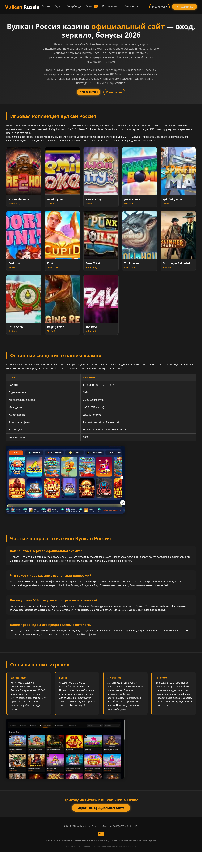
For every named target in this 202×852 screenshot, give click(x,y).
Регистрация (114, 92)
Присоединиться (184, 6)
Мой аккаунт (159, 7)
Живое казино (132, 6)
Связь (91, 6)
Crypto (58, 6)
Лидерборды (74, 6)
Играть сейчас (89, 91)
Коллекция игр (110, 6)
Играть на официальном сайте (101, 808)
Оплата (46, 6)
